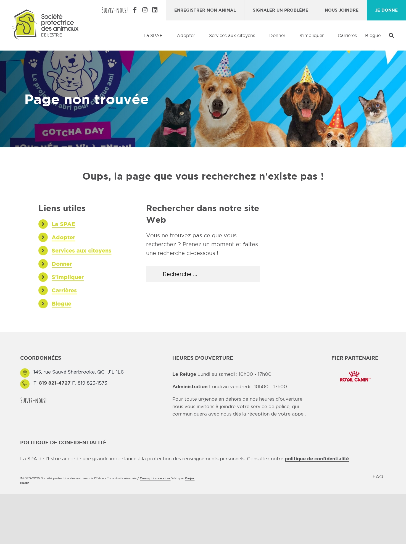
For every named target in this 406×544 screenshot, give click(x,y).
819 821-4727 (55, 382)
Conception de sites (155, 478)
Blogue (61, 303)
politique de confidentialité (317, 458)
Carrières (64, 290)
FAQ (378, 476)
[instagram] (64, 400)
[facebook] (54, 400)
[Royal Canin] (355, 370)
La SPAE (63, 224)
